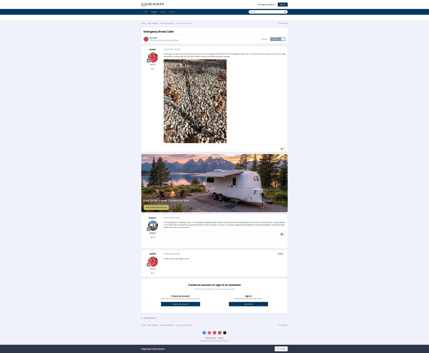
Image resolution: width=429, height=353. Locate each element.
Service (171, 12)
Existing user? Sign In (266, 5)
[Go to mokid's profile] (146, 39)
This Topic (276, 12)
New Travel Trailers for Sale (156, 207)
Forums (154, 12)
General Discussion (171, 40)
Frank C (152, 217)
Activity (163, 12)
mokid (154, 38)
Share (265, 39)
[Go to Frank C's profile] (153, 226)
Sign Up (282, 4)
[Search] (285, 12)
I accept (282, 349)
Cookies (220, 338)
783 (153, 237)
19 (154, 69)
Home (145, 12)
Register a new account (180, 304)
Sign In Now (248, 304)
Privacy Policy (211, 338)
